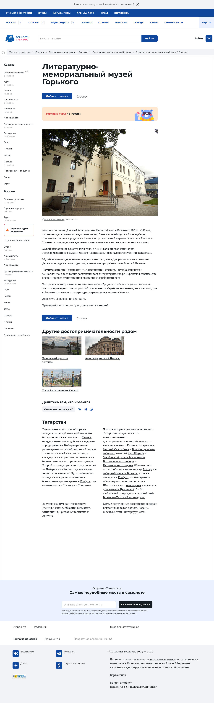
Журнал (86, 22)
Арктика (48, 515)
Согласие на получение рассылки (118, 613)
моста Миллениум (132, 457)
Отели (42, 13)
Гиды (7, 142)
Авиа (61, 13)
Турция (58, 507)
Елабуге (85, 481)
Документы (52, 638)
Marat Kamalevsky (54, 219)
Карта (7, 155)
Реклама (25, 638)
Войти (199, 38)
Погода (138, 22)
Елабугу (123, 477)
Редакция (40, 626)
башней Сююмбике (116, 449)
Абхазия (70, 507)
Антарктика (78, 511)
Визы (104, 13)
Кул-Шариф (136, 453)
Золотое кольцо (126, 507)
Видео (7, 177)
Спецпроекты (173, 22)
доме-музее (133, 485)
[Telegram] (85, 409)
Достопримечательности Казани (111, 52)
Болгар (147, 469)
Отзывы (103, 22)
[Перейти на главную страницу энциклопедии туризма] (17, 38)
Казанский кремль (55, 358)
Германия (83, 507)
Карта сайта (118, 675)
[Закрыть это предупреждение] (137, 4)
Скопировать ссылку (56, 409)
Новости (121, 22)
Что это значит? (125, 4)
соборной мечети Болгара (120, 473)
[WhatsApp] (91, 409)
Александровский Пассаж (102, 358)
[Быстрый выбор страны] (42, 22)
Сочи (142, 511)
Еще (205, 22)
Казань (9, 64)
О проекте (19, 626)
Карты (154, 22)
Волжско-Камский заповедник (124, 497)
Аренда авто (85, 13)
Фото (7, 183)
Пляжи (8, 148)
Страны (34, 22)
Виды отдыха (60, 22)
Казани (86, 437)
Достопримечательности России (68, 52)
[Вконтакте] (80, 409)
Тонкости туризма (19, 52)
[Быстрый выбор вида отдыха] (73, 22)
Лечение (9, 328)
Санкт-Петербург (126, 511)
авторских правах (161, 659)
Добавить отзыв (57, 96)
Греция (47, 507)
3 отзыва (47, 362)
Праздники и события (17, 170)
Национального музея (118, 465)
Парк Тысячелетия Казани (60, 390)
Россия (11, 22)
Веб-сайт (79, 298)
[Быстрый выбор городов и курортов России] (20, 22)
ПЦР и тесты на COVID (17, 240)
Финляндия (50, 511)
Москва (108, 511)
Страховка (121, 13)
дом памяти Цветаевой (118, 489)
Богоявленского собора (118, 461)
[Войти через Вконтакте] (209, 38)
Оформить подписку (135, 604)
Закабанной (111, 457)
